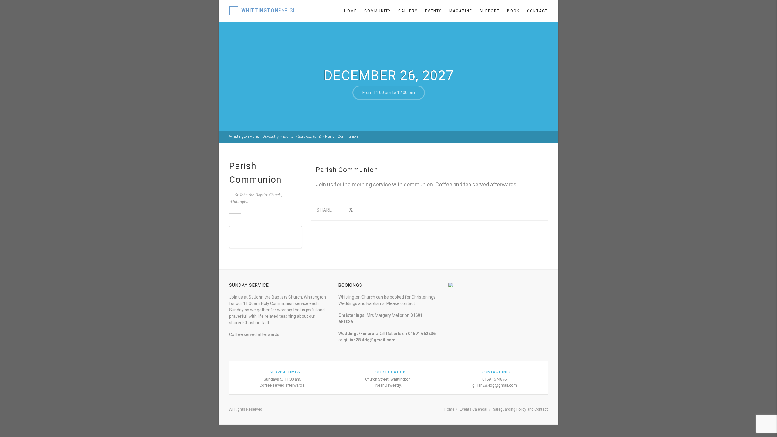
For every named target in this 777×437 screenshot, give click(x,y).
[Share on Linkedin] (398, 210)
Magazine (460, 11)
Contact (537, 11)
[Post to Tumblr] (369, 210)
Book (513, 11)
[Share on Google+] (360, 210)
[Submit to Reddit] (388, 210)
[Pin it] (379, 210)
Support (490, 11)
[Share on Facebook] (341, 210)
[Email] (407, 210)
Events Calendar (473, 409)
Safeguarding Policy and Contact (520, 409)
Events (433, 11)
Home (350, 11)
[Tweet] (351, 210)
